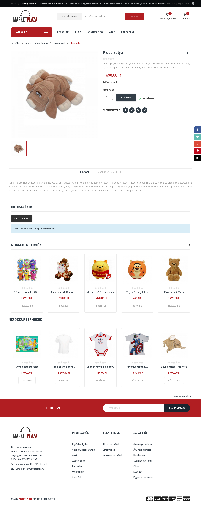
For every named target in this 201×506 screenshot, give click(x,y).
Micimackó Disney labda (101, 292)
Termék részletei (108, 172)
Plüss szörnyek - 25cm (27, 292)
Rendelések (139, 455)
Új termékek (109, 450)
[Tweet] (132, 110)
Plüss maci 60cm (174, 292)
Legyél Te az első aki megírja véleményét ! (35, 229)
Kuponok (137, 472)
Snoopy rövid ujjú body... (100, 366)
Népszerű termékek (112, 455)
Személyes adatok (142, 444)
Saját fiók (76, 477)
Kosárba (126, 97)
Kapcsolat (77, 466)
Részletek (27, 306)
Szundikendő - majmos (174, 366)
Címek (136, 466)
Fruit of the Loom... (64, 366)
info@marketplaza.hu (33, 469)
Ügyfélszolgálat (80, 444)
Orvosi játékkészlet (27, 366)
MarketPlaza (26, 499)
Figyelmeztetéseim (143, 477)
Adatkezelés (78, 461)
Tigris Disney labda (137, 292)
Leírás (84, 172)
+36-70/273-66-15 (39, 464)
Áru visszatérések (142, 450)
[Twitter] (197, 137)
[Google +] (197, 144)
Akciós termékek (111, 444)
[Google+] (138, 110)
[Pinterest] (144, 110)
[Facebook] (197, 129)
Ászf (74, 455)
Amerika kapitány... (137, 366)
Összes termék (183, 396)
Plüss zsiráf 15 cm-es (63, 292)
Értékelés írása (21, 219)
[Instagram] (197, 158)
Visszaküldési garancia (83, 450)
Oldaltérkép (78, 472)
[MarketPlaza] (39, 434)
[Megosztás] (125, 110)
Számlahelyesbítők (142, 461)
